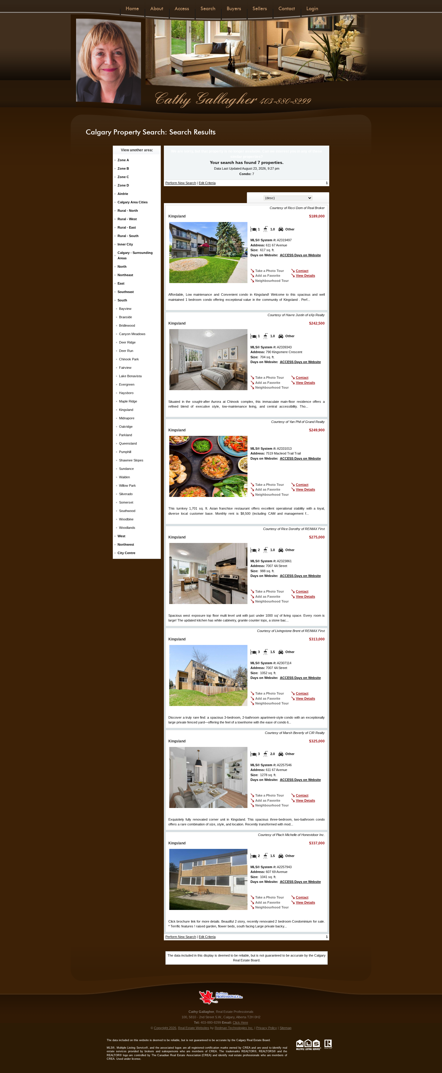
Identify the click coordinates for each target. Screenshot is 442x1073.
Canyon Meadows (132, 334)
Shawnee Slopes (131, 460)
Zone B (123, 168)
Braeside (125, 317)
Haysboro (126, 393)
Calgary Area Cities (133, 202)
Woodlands (127, 527)
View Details (305, 275)
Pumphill (125, 452)
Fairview (125, 367)
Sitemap (285, 1028)
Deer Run (126, 351)
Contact (302, 271)
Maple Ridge (128, 401)
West (121, 536)
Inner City (125, 244)
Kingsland (126, 410)
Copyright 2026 (165, 1028)
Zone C (123, 177)
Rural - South (128, 236)
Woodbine (126, 519)
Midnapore (126, 418)
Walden (124, 477)
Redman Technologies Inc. (234, 1028)
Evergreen (126, 384)
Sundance (126, 468)
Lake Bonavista (130, 376)
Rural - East (127, 227)
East (121, 283)
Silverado (126, 494)
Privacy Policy (266, 1028)
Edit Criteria (207, 183)
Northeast (125, 275)
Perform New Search (180, 183)
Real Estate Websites (193, 1028)
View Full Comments (304, 620)
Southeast (126, 292)
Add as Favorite (267, 275)
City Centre (126, 553)
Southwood (127, 511)
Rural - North (128, 210)
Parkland (125, 435)
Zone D (123, 185)
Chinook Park (129, 359)
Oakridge (126, 426)
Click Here (240, 1022)
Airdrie (123, 194)
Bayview (125, 308)
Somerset (126, 502)
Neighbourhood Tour (272, 280)
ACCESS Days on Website (300, 255)
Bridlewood (127, 325)
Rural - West (127, 219)
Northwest (126, 544)
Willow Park (127, 485)
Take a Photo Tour (269, 271)
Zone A (123, 160)
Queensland (128, 443)
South (122, 300)
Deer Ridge (127, 342)
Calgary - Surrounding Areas (135, 255)
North (122, 266)
